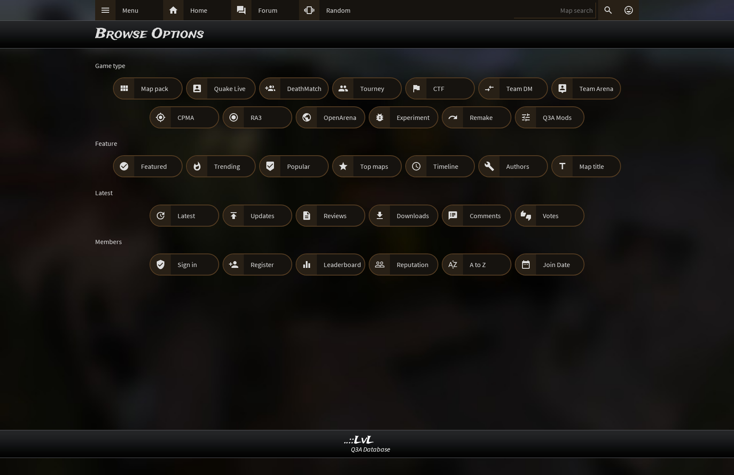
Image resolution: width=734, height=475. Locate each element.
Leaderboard (342, 264)
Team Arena (596, 88)
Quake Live (230, 88)
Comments (485, 215)
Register (262, 264)
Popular (298, 166)
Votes (551, 215)
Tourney (372, 88)
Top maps (374, 166)
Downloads (413, 215)
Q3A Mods (557, 117)
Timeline (445, 166)
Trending (227, 166)
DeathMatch (304, 88)
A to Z (478, 264)
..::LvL (359, 440)
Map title (591, 166)
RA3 (256, 117)
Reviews (335, 215)
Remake (481, 117)
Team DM (519, 88)
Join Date (556, 264)
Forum (267, 10)
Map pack (154, 88)
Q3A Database (370, 449)
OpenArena (340, 117)
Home (198, 10)
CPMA (186, 117)
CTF (438, 88)
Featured (154, 166)
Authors (517, 166)
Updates (262, 215)
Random (338, 10)
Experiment (413, 117)
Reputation (413, 264)
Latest (186, 215)
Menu (130, 10)
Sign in (187, 264)
